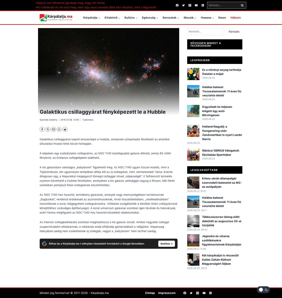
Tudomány (88, 119)
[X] (47, 129)
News (222, 17)
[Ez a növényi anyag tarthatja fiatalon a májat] (193, 74)
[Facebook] (177, 5)
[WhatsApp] (59, 129)
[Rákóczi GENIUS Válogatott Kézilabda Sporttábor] (193, 155)
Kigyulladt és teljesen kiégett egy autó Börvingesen (217, 111)
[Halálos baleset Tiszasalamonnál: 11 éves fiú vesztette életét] (193, 91)
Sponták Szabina (48, 119)
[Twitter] (183, 5)
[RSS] (202, 5)
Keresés (234, 31)
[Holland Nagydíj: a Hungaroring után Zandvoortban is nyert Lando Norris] (193, 131)
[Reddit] (65, 129)
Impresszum (167, 293)
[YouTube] (196, 5)
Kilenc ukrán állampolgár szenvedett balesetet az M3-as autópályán (222, 182)
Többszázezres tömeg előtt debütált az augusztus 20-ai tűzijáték (221, 221)
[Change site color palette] (263, 289)
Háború (236, 17)
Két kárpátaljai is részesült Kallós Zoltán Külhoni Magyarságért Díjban (220, 259)
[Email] (53, 129)
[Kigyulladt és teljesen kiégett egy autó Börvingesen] (193, 111)
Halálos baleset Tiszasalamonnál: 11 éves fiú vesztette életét (221, 91)
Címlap (150, 293)
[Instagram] (190, 5)
